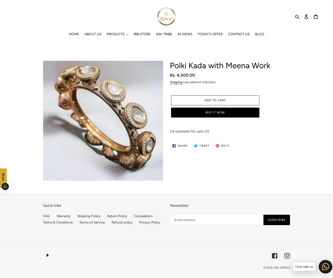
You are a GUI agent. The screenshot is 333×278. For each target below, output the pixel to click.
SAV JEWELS (282, 267)
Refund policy (122, 222)
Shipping (176, 82)
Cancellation (143, 216)
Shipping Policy (88, 216)
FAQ (46, 216)
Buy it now (215, 112)
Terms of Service (92, 222)
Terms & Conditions (58, 222)
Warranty (63, 216)
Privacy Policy (149, 222)
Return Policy (117, 216)
